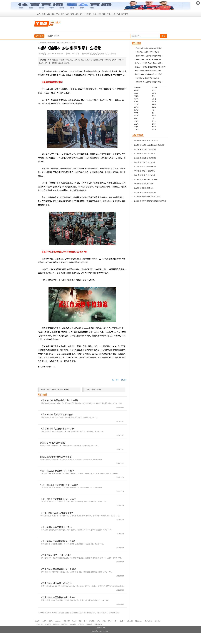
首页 (38, 14)
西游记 (51, 621)
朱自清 (154, 93)
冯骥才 (136, 129)
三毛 (153, 96)
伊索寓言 (48, 624)
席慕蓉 (154, 99)
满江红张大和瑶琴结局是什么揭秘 (56, 457)
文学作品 (39, 36)
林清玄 (136, 102)
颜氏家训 (130, 621)
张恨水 (154, 124)
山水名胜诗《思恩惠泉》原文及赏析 (145, 192)
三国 (48, 14)
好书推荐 (124, 14)
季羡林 (136, 113)
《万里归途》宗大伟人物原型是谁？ (57, 513)
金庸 (67, 14)
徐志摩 (136, 90)
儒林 (62, 14)
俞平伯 (154, 121)
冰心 (153, 113)
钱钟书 (154, 127)
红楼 (43, 14)
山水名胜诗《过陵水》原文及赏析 (144, 175)
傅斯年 (154, 107)
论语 (104, 621)
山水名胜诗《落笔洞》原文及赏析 (144, 154)
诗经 (80, 621)
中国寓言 (56, 624)
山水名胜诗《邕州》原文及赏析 (143, 184)
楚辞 (98, 621)
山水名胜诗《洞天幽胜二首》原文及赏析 (146, 141)
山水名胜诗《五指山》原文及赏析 (144, 162)
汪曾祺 (154, 102)
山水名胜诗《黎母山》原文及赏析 (144, 171)
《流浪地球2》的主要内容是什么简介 (57, 429)
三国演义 (58, 621)
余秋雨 (136, 99)
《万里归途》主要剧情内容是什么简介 (58, 597)
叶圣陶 (136, 127)
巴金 (153, 118)
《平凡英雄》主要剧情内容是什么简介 (58, 541)
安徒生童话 (148, 621)
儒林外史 (67, 621)
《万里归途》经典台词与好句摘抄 (56, 583)
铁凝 (135, 118)
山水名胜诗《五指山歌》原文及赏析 (145, 166)
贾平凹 (136, 116)
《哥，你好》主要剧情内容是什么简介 (58, 499)
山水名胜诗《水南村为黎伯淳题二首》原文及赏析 (149, 145)
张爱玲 (136, 96)
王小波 (136, 104)
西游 (53, 14)
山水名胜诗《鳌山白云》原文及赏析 (145, 158)
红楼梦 (50, 36)
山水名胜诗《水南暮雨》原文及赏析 (145, 149)
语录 (77, 14)
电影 (94, 14)
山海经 (122, 621)
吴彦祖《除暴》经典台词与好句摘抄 (58, 389)
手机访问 (123, 380)
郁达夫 (136, 107)
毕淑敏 (154, 116)
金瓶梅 (74, 621)
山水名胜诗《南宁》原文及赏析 (143, 188)
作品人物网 (115, 380)
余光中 (136, 124)
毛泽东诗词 (137, 88)
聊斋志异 (92, 621)
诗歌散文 (88, 14)
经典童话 (73, 624)
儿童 (99, 14)
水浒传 (56, 36)
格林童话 (157, 621)
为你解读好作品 (100, 628)
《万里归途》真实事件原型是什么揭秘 (58, 569)
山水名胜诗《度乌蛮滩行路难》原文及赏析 (147, 197)
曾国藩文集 (138, 621)
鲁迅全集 (154, 88)
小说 (108, 14)
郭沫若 (154, 90)
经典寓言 (64, 624)
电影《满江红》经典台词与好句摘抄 (57, 471)
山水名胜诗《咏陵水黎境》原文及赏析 (146, 179)
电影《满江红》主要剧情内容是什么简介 (59, 485)
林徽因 (136, 93)
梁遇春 (154, 129)
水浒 (57, 14)
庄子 (116, 621)
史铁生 (136, 121)
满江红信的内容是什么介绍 (52, 443)
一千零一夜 (39, 624)
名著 (104, 14)
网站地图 (89, 624)
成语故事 (81, 624)
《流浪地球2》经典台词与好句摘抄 (56, 414)
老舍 (153, 110)
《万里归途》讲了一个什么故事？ (56, 555)
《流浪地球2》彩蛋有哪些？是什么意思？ (59, 400)
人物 (113, 14)
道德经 (110, 621)
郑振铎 (154, 104)
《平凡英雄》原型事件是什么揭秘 (56, 527)
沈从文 (136, 110)
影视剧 (44, 42)
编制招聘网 (98, 624)
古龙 (72, 14)
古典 (81, 14)
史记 (85, 621)
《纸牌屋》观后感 (96, 389)
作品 (118, 14)
